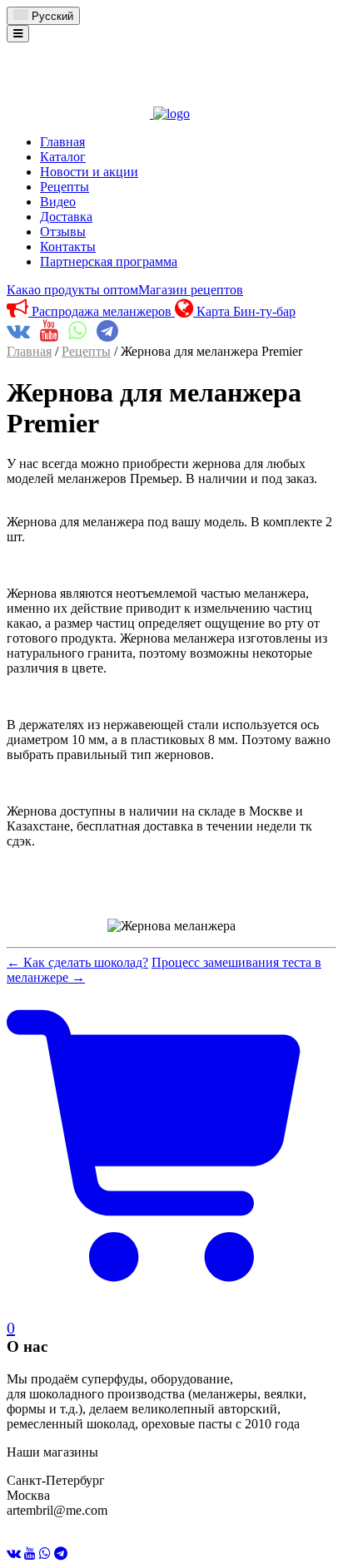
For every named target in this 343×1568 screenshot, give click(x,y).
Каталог (63, 157)
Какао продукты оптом (72, 290)
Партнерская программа (108, 261)
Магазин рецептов (190, 290)
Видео (58, 202)
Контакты (68, 246)
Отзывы (63, 231)
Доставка (66, 217)
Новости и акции (89, 172)
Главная (62, 142)
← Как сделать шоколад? (77, 962)
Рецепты (64, 187)
